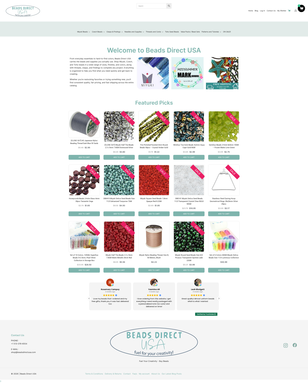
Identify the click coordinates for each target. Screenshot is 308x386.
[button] (219, 298)
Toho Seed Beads (172, 32)
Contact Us (271, 11)
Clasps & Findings (113, 32)
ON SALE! (227, 32)
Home (250, 11)
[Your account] (295, 10)
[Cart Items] (290, 10)
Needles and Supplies (133, 32)
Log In (262, 11)
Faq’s (134, 374)
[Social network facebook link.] (295, 344)
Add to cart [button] (84, 157)
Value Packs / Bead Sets (190, 32)
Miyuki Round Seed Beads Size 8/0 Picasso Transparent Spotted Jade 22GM (189, 258)
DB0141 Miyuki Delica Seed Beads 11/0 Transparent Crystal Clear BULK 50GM (189, 201)
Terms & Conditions (94, 374)
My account (144, 374)
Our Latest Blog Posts (172, 374)
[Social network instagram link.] (285, 344)
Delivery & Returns (113, 374)
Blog (256, 11)
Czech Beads (97, 32)
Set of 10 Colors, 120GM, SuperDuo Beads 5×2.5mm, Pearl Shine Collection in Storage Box (84, 258)
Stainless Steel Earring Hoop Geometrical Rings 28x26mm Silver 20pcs (224, 201)
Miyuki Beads (82, 32)
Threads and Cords (153, 32)
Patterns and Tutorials (210, 32)
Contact (127, 374)
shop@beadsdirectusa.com (23, 352)
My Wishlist (281, 11)
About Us (155, 374)
